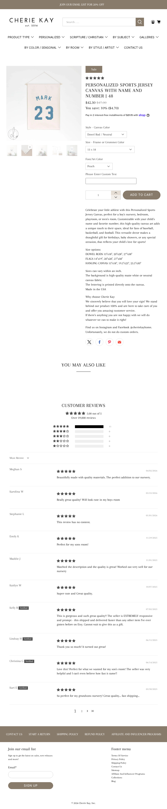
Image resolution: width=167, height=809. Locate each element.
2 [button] (81, 711)
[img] (66, 471)
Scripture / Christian (86, 37)
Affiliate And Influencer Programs (128, 774)
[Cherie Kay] (31, 22)
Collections (116, 777)
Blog (113, 781)
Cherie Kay (84, 803)
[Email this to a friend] (119, 342)
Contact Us (133, 47)
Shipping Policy (118, 763)
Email (12, 767)
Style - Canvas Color (98, 127)
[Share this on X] (89, 342)
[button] (95, 78)
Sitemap (115, 770)
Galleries (147, 37)
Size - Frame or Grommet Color (105, 142)
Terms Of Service (119, 755)
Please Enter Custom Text (101, 174)
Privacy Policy (118, 759)
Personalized (49, 37)
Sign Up (31, 785)
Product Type (19, 37)
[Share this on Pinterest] (109, 342)
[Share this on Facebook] (99, 342)
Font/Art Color (94, 159)
